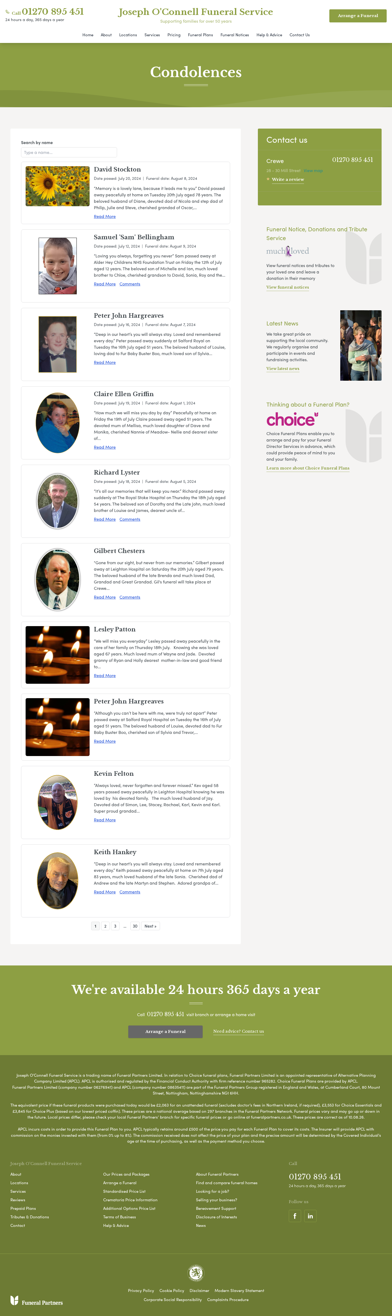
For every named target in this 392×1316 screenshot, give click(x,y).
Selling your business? (216, 1200)
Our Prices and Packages (126, 1174)
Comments (129, 284)
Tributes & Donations (29, 1217)
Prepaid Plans (23, 1208)
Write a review (288, 179)
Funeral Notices (235, 35)
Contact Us (300, 35)
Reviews (17, 1200)
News (201, 1225)
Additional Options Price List (129, 1208)
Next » (151, 926)
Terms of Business (119, 1217)
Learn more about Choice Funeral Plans (308, 468)
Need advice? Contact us (238, 1031)
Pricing (174, 35)
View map (313, 170)
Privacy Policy (141, 1290)
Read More (105, 216)
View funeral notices (287, 287)
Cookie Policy (171, 1290)
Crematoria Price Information (130, 1200)
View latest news (282, 368)
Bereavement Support (216, 1208)
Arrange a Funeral (165, 1031)
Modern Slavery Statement (239, 1290)
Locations (128, 35)
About (106, 35)
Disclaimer (199, 1290)
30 (135, 926)
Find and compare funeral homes (227, 1183)
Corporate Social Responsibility (173, 1299)
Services (152, 35)
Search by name (37, 142)
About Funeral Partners (217, 1174)
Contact (17, 1225)
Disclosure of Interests (216, 1217)
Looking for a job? (212, 1191)
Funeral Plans (200, 35)
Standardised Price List (124, 1191)
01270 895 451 (53, 11)
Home (87, 35)
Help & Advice (269, 35)
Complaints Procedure (228, 1299)
